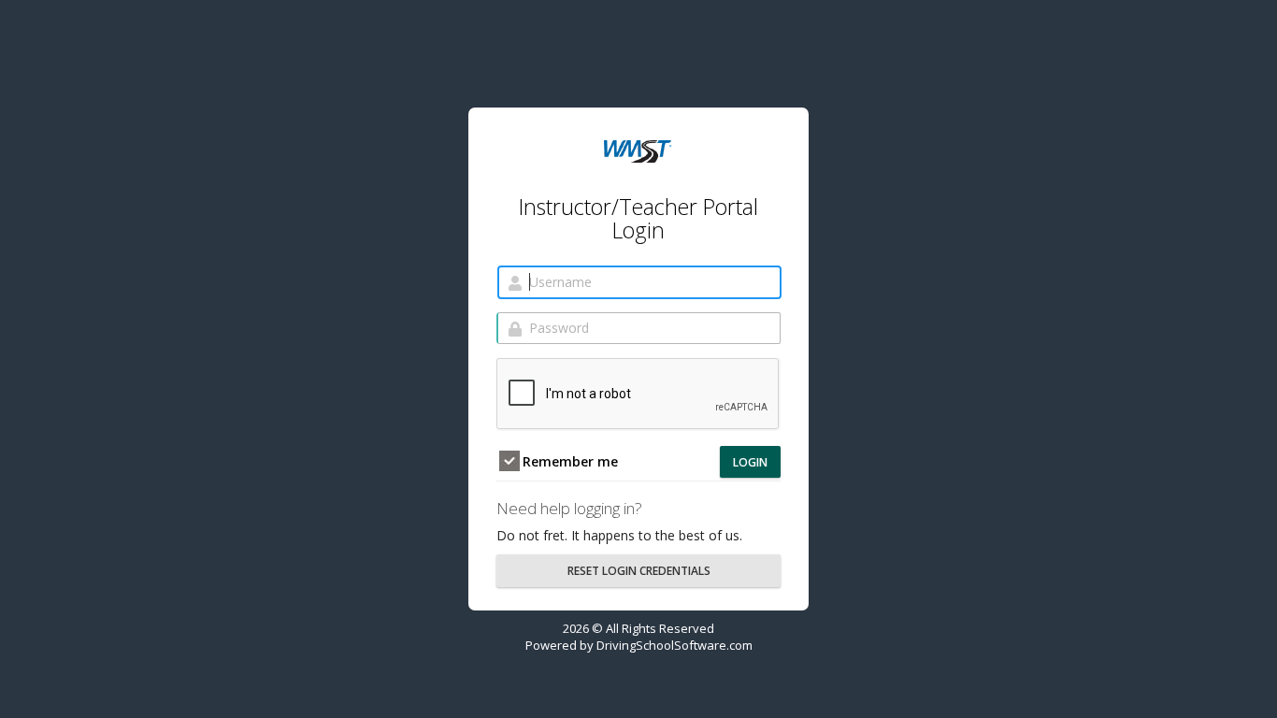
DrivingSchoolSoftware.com (674, 645)
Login (750, 462)
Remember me (568, 461)
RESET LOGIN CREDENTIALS (638, 571)
